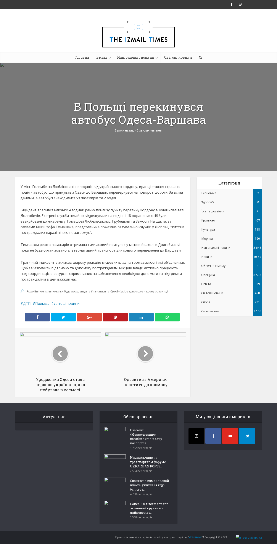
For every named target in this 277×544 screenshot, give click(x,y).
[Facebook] (213, 436)
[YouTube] (230, 436)
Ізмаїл (101, 57)
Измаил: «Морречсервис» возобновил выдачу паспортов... (146, 436)
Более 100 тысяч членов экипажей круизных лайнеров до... (149, 508)
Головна (81, 57)
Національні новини (135, 57)
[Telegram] (247, 436)
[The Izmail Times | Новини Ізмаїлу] (138, 39)
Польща (42, 303)
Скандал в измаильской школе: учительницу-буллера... (149, 485)
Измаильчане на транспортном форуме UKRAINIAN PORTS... (148, 462)
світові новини (66, 303)
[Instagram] (196, 436)
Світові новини (178, 57)
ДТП (27, 303)
